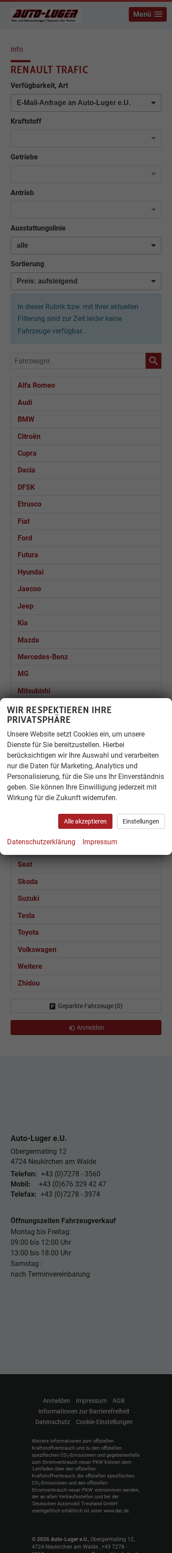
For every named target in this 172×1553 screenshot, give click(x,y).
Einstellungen (141, 821)
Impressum (99, 842)
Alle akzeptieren (85, 821)
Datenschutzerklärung (41, 842)
